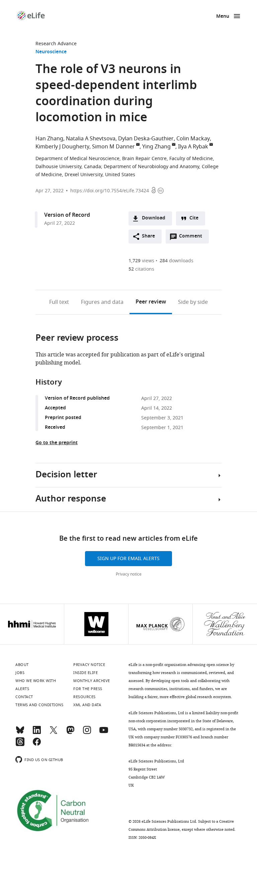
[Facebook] (36, 745)
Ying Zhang (156, 147)
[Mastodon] (70, 733)
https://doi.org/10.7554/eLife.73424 (109, 190)
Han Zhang (49, 139)
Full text (59, 302)
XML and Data (87, 705)
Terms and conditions (39, 705)
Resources (84, 696)
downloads (176, 260)
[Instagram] (87, 733)
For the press (87, 688)
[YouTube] (103, 733)
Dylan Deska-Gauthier (146, 139)
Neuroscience (51, 52)
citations (141, 269)
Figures (102, 302)
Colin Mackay (193, 139)
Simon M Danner (113, 147)
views (141, 260)
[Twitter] (53, 733)
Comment (193, 238)
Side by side (193, 302)
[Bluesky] (20, 733)
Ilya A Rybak (193, 147)
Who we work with (35, 680)
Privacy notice (129, 574)
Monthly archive (91, 680)
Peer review (151, 302)
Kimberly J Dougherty (62, 147)
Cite (193, 218)
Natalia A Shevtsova (90, 139)
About (22, 664)
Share (148, 236)
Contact (24, 696)
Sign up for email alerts (128, 558)
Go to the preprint (56, 443)
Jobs (19, 672)
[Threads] (20, 745)
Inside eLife (85, 672)
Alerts (22, 688)
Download (153, 218)
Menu (222, 16)
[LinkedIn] (36, 733)
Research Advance (56, 43)
